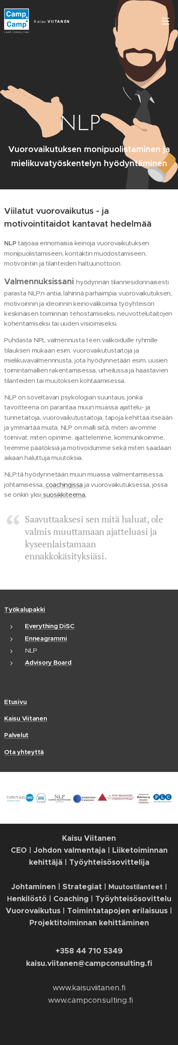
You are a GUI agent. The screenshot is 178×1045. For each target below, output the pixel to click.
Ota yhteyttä (24, 752)
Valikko (165, 20)
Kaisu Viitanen (25, 718)
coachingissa (63, 485)
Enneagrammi (46, 638)
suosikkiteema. (64, 494)
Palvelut (16, 735)
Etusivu (15, 702)
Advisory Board (48, 662)
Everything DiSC (50, 626)
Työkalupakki (24, 609)
